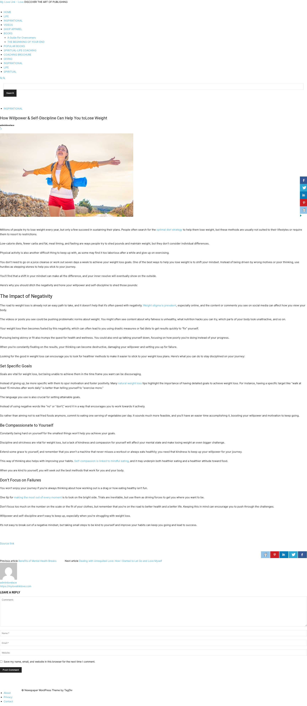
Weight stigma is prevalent (159, 305)
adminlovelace (7, 125)
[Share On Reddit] (265, 554)
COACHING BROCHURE (17, 54)
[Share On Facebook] (302, 554)
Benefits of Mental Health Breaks (37, 560)
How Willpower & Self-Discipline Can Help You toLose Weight (53, 118)
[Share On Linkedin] (283, 554)
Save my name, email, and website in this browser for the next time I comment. (49, 661)
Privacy (8, 697)
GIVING (8, 58)
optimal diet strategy (169, 229)
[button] (1, 78)
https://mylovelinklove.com (15, 586)
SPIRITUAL (10, 71)
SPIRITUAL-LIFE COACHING (20, 50)
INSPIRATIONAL (13, 20)
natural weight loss (130, 383)
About (7, 692)
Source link (7, 543)
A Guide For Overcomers (21, 37)
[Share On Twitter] (293, 554)
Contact (8, 701)
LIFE (6, 16)
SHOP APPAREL (13, 29)
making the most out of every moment (38, 497)
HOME (7, 11)
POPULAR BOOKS (14, 46)
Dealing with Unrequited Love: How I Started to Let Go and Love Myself (120, 560)
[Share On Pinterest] (274, 554)
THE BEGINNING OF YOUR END (25, 41)
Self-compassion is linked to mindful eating (101, 461)
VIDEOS (8, 24)
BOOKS (8, 33)
